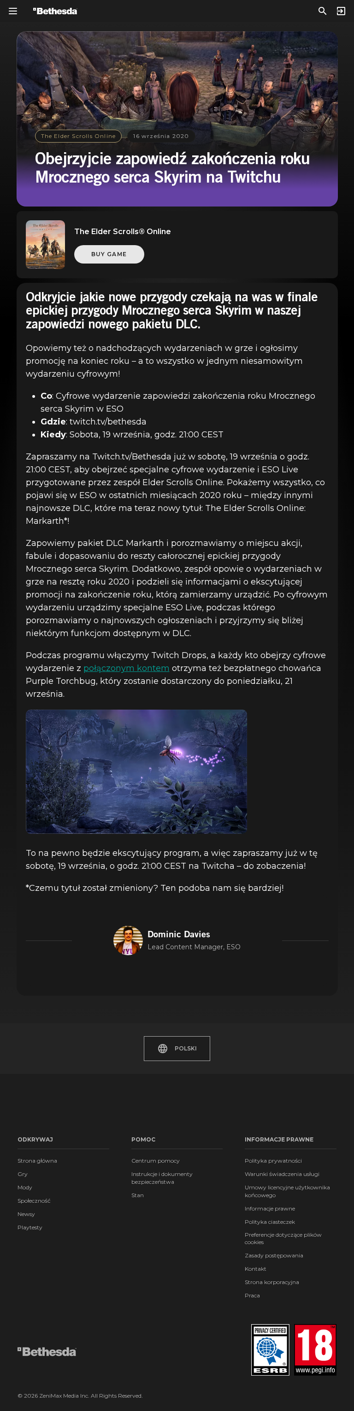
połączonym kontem (126, 668)
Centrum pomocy (155, 1160)
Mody (25, 1187)
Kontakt (255, 1268)
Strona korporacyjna (272, 1282)
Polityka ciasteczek (270, 1221)
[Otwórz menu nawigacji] (12, 11)
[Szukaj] (322, 11)
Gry (23, 1173)
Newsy (26, 1213)
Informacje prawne (270, 1208)
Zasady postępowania (274, 1255)
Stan (137, 1195)
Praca (252, 1295)
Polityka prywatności (273, 1160)
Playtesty (30, 1227)
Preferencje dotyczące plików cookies (283, 1238)
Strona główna (37, 1160)
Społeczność (34, 1200)
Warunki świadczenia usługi (282, 1173)
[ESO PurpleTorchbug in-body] (136, 772)
